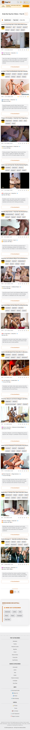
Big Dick (18, 170)
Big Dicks (7, 76)
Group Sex (15, 657)
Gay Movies (15, 660)
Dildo (25, 120)
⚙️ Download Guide (15, 690)
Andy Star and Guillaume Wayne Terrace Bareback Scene (15, 258)
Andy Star (25, 27)
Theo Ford (19, 27)
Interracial (7, 611)
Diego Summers (21, 448)
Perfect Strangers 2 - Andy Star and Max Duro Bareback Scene (15, 539)
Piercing (7, 29)
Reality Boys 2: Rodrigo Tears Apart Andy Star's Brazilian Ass (15, 492)
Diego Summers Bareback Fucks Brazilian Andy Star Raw (15, 445)
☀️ (21, 2)
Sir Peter (7, 99)
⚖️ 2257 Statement (15, 713)
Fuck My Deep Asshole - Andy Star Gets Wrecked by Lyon (15, 211)
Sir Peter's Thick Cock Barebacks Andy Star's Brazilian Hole (15, 71)
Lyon (22, 214)
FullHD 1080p (9, 569)
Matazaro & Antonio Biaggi (10, 404)
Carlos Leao (14, 167)
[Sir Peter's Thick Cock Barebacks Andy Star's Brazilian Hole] (15, 87)
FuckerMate (8, 167)
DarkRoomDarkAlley (9, 214)
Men (14, 27)
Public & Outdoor (15, 677)
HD (6, 335)
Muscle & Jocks (15, 646)
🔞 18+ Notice (15, 711)
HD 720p (8, 54)
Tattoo (17, 29)
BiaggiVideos (8, 401)
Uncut (23, 217)
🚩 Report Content (15, 716)
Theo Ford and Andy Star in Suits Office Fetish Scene (14, 24)
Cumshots (13, 497)
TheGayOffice (8, 27)
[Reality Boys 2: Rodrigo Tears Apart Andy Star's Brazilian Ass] (15, 508)
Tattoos (18, 357)
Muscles (12, 29)
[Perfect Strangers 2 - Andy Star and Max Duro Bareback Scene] (15, 555)
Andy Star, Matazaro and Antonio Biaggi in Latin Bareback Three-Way (15, 398)
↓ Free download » (15, 66)
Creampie (19, 615)
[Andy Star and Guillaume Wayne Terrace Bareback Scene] (15, 274)
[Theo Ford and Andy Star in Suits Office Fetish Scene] (15, 40)
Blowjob (22, 29)
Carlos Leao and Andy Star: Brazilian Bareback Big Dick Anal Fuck (15, 164)
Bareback (13, 170)
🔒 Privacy (15, 705)
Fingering (13, 217)
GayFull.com (8, 20)
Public (12, 615)
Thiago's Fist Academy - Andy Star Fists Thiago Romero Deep (15, 118)
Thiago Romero (8, 120)
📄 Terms (15, 708)
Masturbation (24, 357)
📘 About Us (15, 693)
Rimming (13, 76)
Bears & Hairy (15, 654)
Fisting (13, 123)
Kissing (22, 263)
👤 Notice (15, 695)
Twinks (15, 644)
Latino (19, 497)
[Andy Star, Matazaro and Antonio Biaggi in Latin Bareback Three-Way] (15, 414)
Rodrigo (8, 520)
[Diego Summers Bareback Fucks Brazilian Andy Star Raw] (15, 461)
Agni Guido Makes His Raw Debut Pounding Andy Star (14, 305)
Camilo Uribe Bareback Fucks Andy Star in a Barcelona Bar (15, 352)
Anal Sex (7, 170)
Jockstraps (8, 123)
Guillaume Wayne (21, 261)
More (26, 13)
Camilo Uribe (20, 354)
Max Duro (13, 541)
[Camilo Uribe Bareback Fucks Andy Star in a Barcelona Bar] (15, 368)
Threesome (25, 404)
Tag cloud (15, 20)
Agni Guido (14, 307)
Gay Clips (7, 619)
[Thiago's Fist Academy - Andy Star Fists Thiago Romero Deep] (15, 134)
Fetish (20, 120)
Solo (20, 611)
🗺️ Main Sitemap (15, 698)
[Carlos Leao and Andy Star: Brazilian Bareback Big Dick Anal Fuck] (15, 181)
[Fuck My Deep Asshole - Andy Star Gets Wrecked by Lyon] (15, 227)
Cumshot (24, 310)
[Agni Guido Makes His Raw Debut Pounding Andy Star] (15, 321)
